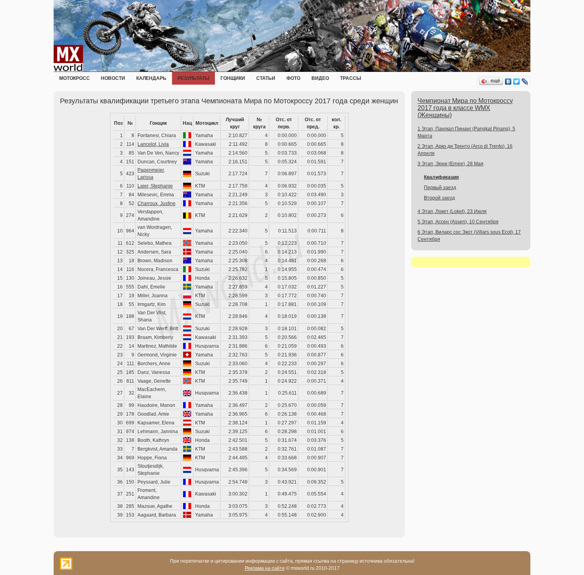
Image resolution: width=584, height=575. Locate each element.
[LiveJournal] (525, 81)
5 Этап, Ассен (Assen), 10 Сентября (458, 222)
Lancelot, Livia (153, 144)
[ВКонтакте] (508, 81)
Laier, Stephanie (155, 186)
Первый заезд (440, 187)
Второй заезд (439, 198)
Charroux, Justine (156, 203)
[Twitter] (516, 81)
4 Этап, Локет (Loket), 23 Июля (452, 211)
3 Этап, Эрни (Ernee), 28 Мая (450, 163)
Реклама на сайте (265, 568)
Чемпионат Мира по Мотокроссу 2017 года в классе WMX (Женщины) (465, 107)
